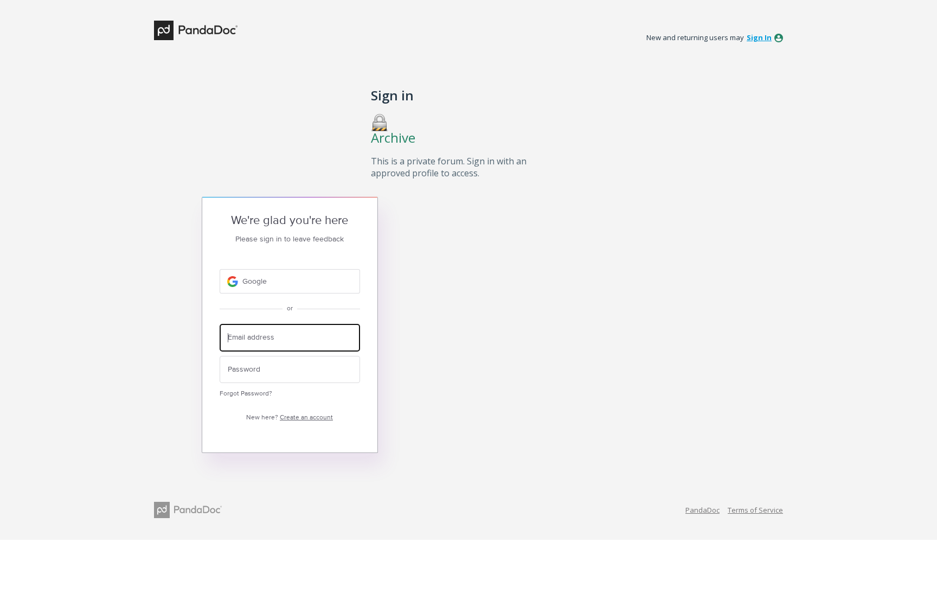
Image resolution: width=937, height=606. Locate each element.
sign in (759, 37)
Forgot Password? (246, 394)
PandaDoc (702, 510)
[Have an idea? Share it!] (196, 30)
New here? (289, 417)
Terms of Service (755, 510)
